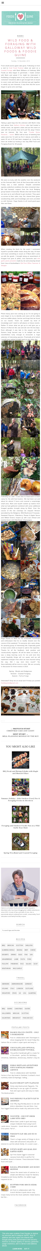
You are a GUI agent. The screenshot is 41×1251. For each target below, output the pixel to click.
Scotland (29, 988)
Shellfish (29, 945)
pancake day (28, 1018)
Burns (10, 1009)
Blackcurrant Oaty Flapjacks (24, 1083)
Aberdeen (5, 984)
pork (29, 959)
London (20, 988)
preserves (14, 964)
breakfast (16, 1018)
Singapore (6, 993)
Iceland (5, 988)
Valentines (6, 1018)
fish (26, 954)
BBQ (3, 945)
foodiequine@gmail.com (9, 683)
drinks (13, 954)
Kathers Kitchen (20, 125)
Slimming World (8, 950)
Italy (12, 988)
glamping (32, 993)
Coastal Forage (6, 70)
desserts (5, 954)
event (20, 36)
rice (22, 964)
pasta (23, 959)
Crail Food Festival (15, 68)
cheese (32, 950)
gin (31, 954)
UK (20, 993)
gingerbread (7, 959)
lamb (16, 959)
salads (28, 964)
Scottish (19, 945)
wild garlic (17, 968)
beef (26, 950)
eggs (20, 954)
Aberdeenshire (17, 984)
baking (19, 950)
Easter (27, 1009)
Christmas (19, 1009)
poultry (5, 964)
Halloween (6, 1013)
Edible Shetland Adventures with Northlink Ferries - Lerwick (24, 1067)
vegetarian (6, 968)
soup (36, 964)
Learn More (17, 1249)
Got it (26, 1249)
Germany (28, 984)
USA (24, 993)
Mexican (11, 945)
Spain (14, 993)
